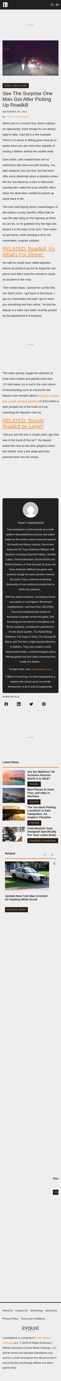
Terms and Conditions (33, 1318)
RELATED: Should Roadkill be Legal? (23, 423)
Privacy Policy (10, 1318)
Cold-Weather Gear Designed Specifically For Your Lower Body (41, 832)
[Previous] (44, 855)
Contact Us (21, 1310)
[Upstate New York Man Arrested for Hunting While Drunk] (27, 876)
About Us (8, 1310)
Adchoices (51, 1310)
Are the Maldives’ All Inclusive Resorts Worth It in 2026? (41, 775)
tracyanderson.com (40, 669)
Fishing (34, 823)
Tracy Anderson (17, 117)
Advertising (36, 1310)
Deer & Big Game (15, 85)
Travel (34, 784)
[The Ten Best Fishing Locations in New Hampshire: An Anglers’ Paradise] (14, 813)
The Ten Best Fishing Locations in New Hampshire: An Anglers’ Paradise (41, 812)
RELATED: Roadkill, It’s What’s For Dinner (29, 251)
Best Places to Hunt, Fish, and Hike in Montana (41, 793)
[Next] (52, 855)
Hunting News (16, 909)
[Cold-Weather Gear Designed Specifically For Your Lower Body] (14, 834)
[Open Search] (52, 5)
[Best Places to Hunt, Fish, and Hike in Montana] (14, 795)
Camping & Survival (42, 840)
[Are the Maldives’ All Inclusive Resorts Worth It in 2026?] (14, 777)
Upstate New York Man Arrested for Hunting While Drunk (26, 897)
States (34, 802)
